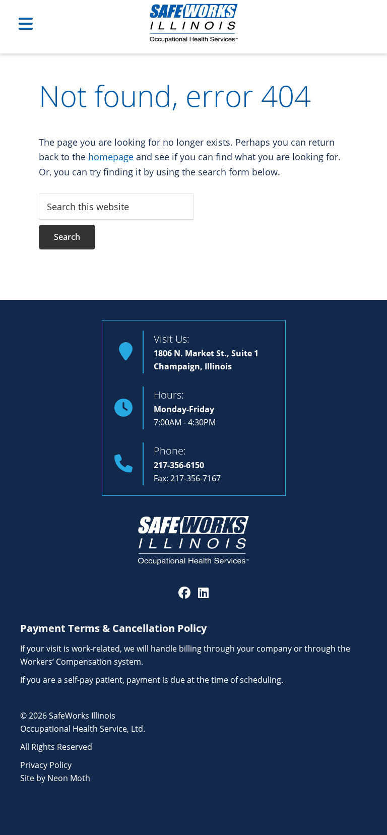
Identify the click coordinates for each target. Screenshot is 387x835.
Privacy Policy (46, 764)
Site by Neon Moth (55, 778)
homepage (111, 157)
